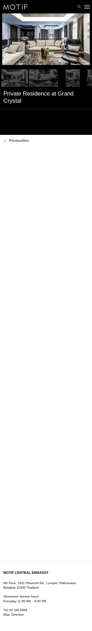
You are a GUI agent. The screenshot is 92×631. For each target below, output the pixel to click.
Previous (15, 140)
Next (25, 140)
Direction (17, 614)
